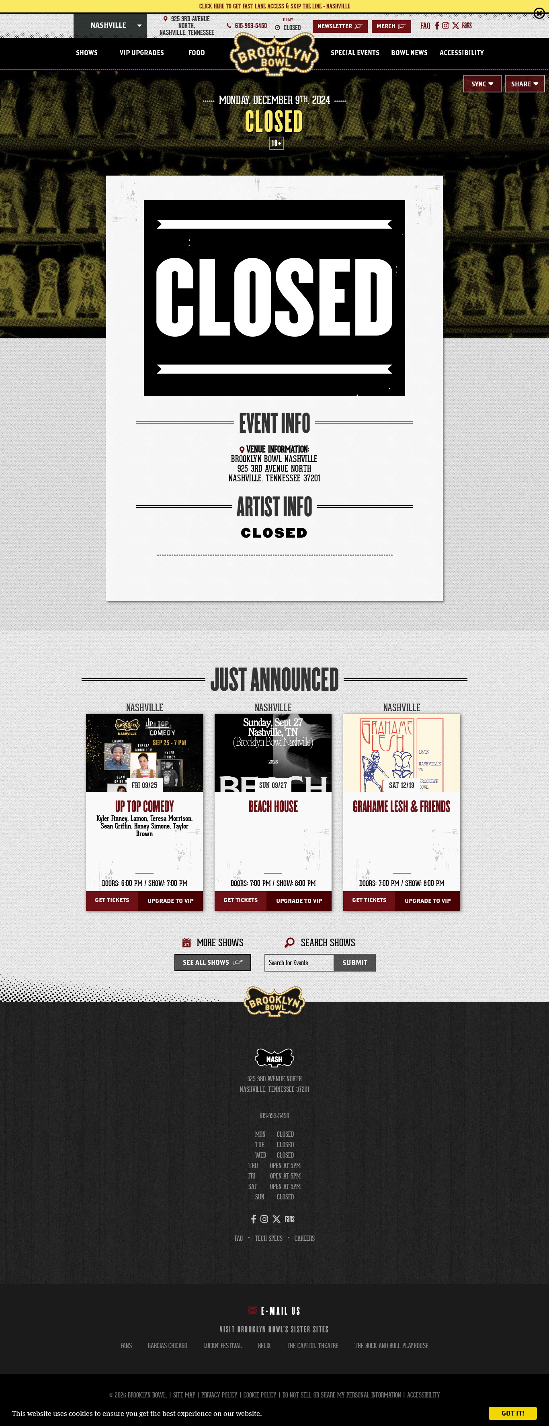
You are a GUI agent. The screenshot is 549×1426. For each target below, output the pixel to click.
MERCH (391, 26)
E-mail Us (281, 1311)
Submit (354, 963)
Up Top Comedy (144, 807)
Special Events (355, 53)
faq (425, 25)
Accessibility (461, 53)
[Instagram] (445, 26)
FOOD (196, 53)
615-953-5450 (251, 25)
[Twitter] (456, 26)
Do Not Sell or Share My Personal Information (342, 1395)
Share (521, 84)
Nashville (108, 25)
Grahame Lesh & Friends (402, 807)
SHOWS (87, 53)
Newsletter (340, 26)
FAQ (239, 1238)
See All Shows (206, 963)
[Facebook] (437, 26)
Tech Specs (269, 1238)
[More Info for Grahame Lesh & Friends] (401, 772)
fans (126, 1345)
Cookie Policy (260, 1395)
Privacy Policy (219, 1395)
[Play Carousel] (461, 708)
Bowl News (409, 53)
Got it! (513, 1413)
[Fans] (467, 26)
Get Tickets (112, 900)
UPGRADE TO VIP (170, 901)
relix (264, 1345)
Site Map (184, 1395)
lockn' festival (222, 1345)
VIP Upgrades (142, 53)
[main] (274, 536)
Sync (478, 84)
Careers (305, 1238)
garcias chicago (167, 1345)
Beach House (273, 807)
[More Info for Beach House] (273, 772)
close (523, 13)
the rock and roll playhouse (391, 1345)
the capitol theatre (312, 1345)
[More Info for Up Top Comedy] (144, 772)
